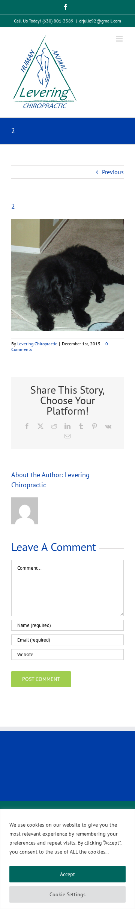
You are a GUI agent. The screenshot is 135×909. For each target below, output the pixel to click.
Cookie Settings (68, 894)
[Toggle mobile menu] (120, 39)
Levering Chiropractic (37, 343)
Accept (67, 874)
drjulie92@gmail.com (100, 21)
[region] (67, 859)
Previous (113, 172)
